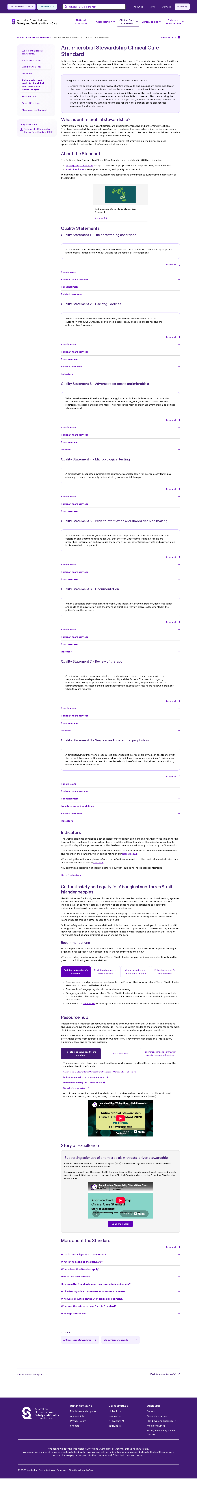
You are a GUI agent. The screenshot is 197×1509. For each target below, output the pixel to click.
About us (138, 6)
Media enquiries (156, 1425)
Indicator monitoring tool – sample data (82, 1082)
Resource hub (29, 96)
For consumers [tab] (120, 1053)
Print (174, 37)
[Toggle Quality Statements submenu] (48, 66)
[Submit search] (66, 6)
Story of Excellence (31, 103)
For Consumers (47, 7)
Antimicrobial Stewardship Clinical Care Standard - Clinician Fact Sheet (98, 1072)
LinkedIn (114, 1411)
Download (100, 218)
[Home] (40, 1414)
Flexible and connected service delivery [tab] (105, 972)
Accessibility (77, 1416)
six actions (89, 1003)
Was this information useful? (163, 1374)
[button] (120, 272)
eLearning (182, 7)
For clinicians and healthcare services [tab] (81, 1053)
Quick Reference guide (74, 1088)
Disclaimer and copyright (84, 1411)
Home (20, 37)
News (152, 6)
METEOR (98, 862)
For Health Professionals (21, 7)
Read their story (120, 1223)
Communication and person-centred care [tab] (135, 972)
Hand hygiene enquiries (160, 1420)
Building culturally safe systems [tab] (76, 972)
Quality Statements (31, 66)
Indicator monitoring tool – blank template (84, 1077)
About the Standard (31, 60)
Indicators (27, 73)
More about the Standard (34, 110)
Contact (166, 6)
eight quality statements (79, 165)
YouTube (114, 1425)
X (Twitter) (115, 1420)
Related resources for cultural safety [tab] (165, 972)
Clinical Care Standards (38, 37)
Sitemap (74, 1425)
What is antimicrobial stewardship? (32, 52)
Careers (151, 1411)
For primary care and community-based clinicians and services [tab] (160, 1053)
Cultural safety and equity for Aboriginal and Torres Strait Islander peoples (33, 85)
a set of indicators (76, 169)
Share (164, 37)
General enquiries (157, 1416)
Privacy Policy (78, 1420)
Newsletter (115, 1416)
